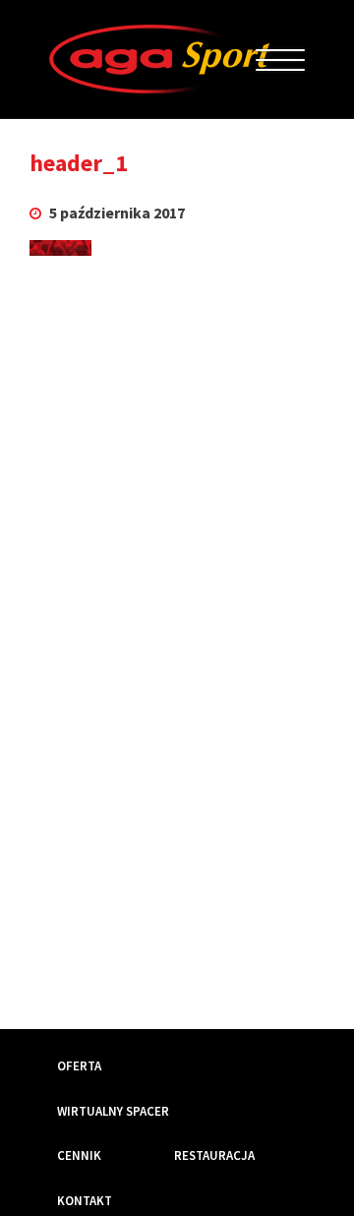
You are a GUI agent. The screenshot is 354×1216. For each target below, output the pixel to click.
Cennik (79, 1155)
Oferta (79, 1066)
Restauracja (214, 1155)
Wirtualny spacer (113, 1111)
